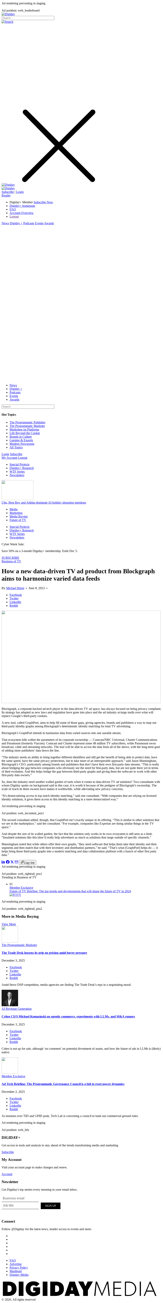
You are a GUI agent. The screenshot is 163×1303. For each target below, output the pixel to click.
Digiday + (16, 223)
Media (13, 509)
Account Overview (22, 213)
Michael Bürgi (15, 588)
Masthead (16, 1271)
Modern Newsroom (22, 443)
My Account (9, 457)
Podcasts (28, 223)
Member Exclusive (21, 887)
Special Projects (19, 464)
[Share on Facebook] (8, 862)
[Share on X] (12, 862)
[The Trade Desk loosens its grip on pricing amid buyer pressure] (10, 941)
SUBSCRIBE (10, 557)
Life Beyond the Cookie (25, 433)
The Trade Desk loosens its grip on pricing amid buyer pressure (44, 952)
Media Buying (19, 516)
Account (7, 1174)
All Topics (16, 447)
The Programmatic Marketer (27, 426)
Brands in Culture (21, 436)
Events (39, 223)
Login (20, 192)
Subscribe (8, 192)
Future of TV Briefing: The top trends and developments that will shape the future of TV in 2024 (70, 891)
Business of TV (11, 561)
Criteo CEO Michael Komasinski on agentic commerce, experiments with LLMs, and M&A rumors (68, 1016)
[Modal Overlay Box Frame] (31, 1205)
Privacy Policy (19, 1267)
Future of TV (18, 520)
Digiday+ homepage (22, 205)
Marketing (16, 513)
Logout (14, 216)
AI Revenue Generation (17, 1008)
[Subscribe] (8, 188)
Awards (49, 223)
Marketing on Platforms (24, 429)
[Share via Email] (16, 862)
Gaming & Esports (21, 440)
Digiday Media (19, 1274)
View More (9, 924)
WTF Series (17, 471)
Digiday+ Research (22, 468)
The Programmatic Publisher (27, 422)
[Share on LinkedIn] (3, 862)
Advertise (16, 1264)
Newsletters (17, 475)
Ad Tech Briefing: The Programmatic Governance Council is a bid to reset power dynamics (63, 1084)
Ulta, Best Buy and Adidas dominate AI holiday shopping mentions (44, 502)
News (5, 223)
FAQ (13, 209)
